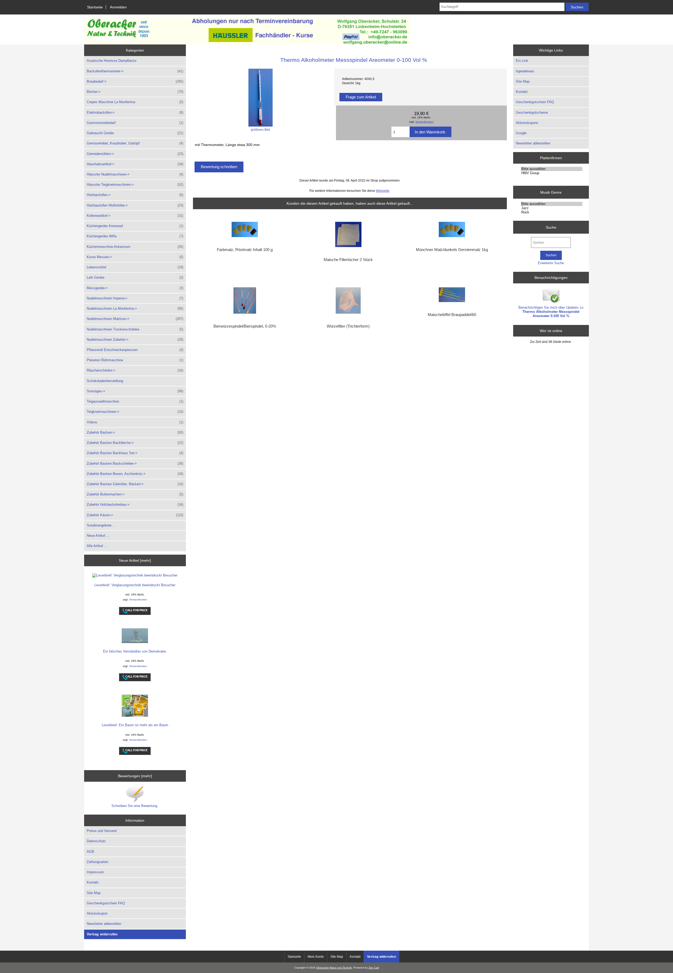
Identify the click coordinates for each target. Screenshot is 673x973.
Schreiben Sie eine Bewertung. (134, 806)
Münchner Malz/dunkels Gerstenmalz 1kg (452, 250)
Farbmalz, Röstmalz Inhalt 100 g (245, 250)
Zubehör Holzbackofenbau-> (135, 504)
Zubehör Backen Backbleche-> (135, 443)
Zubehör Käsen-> (135, 515)
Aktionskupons (527, 123)
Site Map (93, 893)
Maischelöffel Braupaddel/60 (452, 315)
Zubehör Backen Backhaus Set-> (135, 453)
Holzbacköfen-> (135, 195)
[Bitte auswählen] (551, 169)
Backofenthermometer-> (135, 71)
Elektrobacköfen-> (135, 112)
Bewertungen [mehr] (135, 776)
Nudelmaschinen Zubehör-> (135, 340)
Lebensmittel (135, 267)
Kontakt (93, 882)
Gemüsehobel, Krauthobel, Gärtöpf (135, 143)
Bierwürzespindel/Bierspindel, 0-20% (244, 326)
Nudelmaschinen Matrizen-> (135, 319)
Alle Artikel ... (97, 546)
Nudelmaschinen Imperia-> (135, 298)
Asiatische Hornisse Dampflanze (111, 61)
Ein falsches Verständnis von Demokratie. (135, 651)
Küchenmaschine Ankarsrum (135, 247)
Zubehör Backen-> (135, 432)
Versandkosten (138, 599)
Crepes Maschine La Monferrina (135, 102)
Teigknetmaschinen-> (135, 412)
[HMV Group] (551, 173)
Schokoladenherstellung (105, 381)
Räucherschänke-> (135, 370)
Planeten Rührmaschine (135, 360)
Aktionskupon (97, 913)
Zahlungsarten (97, 862)
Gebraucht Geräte (135, 133)
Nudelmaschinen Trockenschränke (135, 329)
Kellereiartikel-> (135, 216)
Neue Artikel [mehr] (135, 560)
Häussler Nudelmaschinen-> (135, 174)
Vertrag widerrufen (102, 934)
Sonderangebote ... (101, 525)
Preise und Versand (101, 831)
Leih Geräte (135, 277)
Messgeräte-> (135, 288)
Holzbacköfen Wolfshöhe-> (135, 205)
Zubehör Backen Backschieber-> (135, 463)
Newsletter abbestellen (104, 924)
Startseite (95, 7)
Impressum (95, 872)
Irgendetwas (525, 71)
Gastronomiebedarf (135, 123)
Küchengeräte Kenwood (135, 226)
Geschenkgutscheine (532, 112)
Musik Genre (551, 192)
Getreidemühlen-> (135, 154)
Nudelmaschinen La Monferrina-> (135, 308)
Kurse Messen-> (135, 257)
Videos (135, 422)
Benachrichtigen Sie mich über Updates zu (550, 311)
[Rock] (551, 212)
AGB (90, 852)
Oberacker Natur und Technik (334, 967)
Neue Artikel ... (98, 536)
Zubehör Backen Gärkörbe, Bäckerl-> (135, 484)
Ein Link (522, 61)
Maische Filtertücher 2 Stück (348, 260)
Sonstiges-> (135, 391)
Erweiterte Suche (551, 263)
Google (521, 133)
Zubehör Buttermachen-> (135, 494)
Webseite (382, 190)
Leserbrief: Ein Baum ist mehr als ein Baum (135, 725)
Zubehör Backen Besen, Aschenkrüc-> (135, 474)
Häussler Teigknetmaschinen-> (135, 185)
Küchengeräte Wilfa (135, 236)
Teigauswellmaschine (135, 401)
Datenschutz (96, 841)
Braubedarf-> (135, 81)
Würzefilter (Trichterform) (348, 326)
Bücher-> (135, 92)
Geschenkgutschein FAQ (106, 903)
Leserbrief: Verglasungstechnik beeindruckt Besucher (134, 585)
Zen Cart (374, 967)
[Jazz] (551, 208)
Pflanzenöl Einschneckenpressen (135, 350)
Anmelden (118, 7)
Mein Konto (316, 957)
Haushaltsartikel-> (135, 164)
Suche (551, 227)
